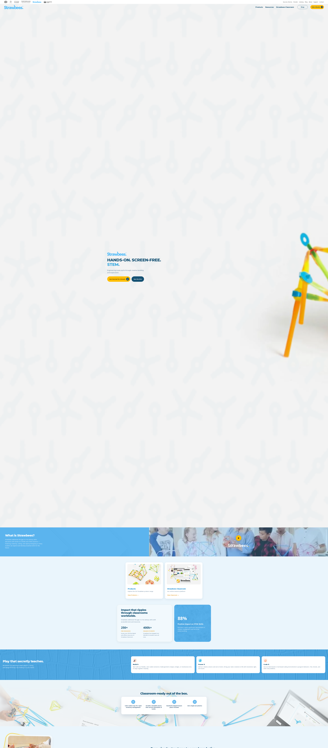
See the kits (138, 279)
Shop (302, 7)
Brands (295, 2)
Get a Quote (316, 7)
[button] (238, 538)
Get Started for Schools (118, 279)
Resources (269, 7)
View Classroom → (173, 595)
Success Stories (287, 2)
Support (315, 2)
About (310, 2)
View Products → (133, 595)
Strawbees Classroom (285, 7)
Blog (306, 2)
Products (259, 7)
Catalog (301, 2)
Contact (321, 2)
